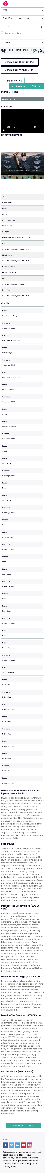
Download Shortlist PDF (20, 61)
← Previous (19, 85)
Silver (18, 50)
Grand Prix (4, 51)
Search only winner (13, 33)
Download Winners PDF (19, 69)
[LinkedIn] (17, 1145)
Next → (36, 85)
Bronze (26, 50)
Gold (11, 50)
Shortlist (33, 51)
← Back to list (13, 80)
